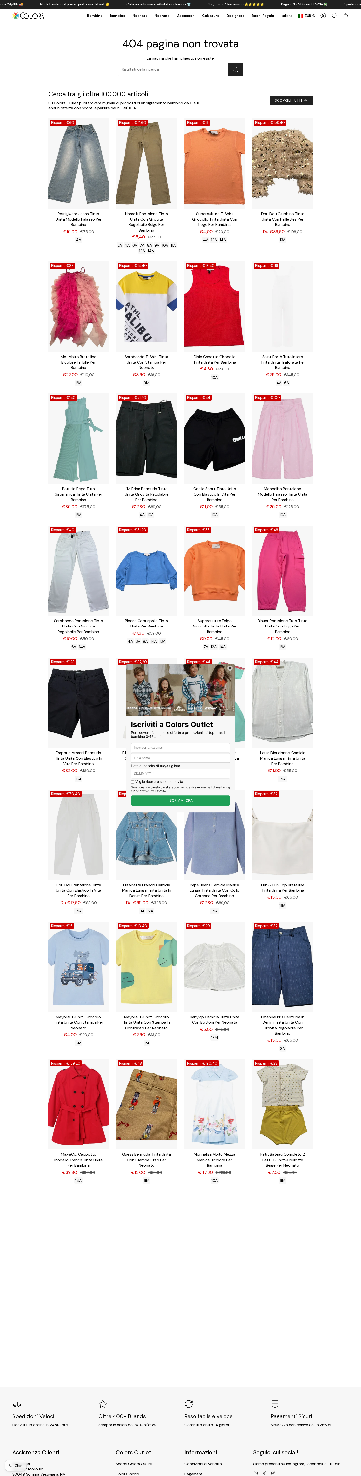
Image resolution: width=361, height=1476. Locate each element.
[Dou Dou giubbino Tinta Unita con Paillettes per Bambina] (282, 163)
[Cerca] (235, 69)
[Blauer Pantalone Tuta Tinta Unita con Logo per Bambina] (282, 571)
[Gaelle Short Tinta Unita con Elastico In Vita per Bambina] (214, 438)
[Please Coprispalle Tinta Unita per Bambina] (146, 571)
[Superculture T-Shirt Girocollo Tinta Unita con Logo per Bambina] (214, 163)
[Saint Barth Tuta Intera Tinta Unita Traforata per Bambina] (282, 306)
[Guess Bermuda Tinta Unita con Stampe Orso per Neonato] (146, 1104)
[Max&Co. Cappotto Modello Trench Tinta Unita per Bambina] (78, 1104)
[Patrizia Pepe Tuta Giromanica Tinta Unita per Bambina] (78, 438)
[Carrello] (345, 16)
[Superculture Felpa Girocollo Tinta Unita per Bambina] (214, 571)
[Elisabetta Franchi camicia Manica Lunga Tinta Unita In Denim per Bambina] (146, 835)
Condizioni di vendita (203, 1463)
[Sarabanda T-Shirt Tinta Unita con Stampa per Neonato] (146, 306)
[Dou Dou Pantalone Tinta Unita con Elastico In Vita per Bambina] (78, 835)
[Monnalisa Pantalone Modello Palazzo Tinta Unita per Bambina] (282, 438)
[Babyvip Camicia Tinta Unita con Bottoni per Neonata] (214, 967)
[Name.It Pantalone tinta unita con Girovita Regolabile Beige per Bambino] (146, 163)
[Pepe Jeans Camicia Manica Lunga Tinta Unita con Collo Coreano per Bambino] (214, 835)
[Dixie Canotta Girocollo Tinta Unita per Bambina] (214, 306)
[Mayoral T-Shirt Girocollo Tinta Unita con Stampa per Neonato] (78, 967)
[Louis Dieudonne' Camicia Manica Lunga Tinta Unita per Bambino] (282, 703)
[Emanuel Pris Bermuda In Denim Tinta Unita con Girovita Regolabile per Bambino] (282, 967)
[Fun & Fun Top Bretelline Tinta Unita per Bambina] (282, 835)
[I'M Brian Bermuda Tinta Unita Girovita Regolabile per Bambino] (146, 438)
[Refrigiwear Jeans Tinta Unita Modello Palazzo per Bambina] (78, 163)
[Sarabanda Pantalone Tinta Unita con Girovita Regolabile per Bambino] (78, 571)
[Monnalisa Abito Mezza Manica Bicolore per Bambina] (214, 1104)
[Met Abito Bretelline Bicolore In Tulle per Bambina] (78, 306)
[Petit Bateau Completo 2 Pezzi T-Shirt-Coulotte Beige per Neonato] (282, 1104)
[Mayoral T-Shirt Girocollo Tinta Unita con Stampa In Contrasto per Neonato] (146, 967)
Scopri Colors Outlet (134, 1463)
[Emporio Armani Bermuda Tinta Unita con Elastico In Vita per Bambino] (78, 703)
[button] (94, 16)
